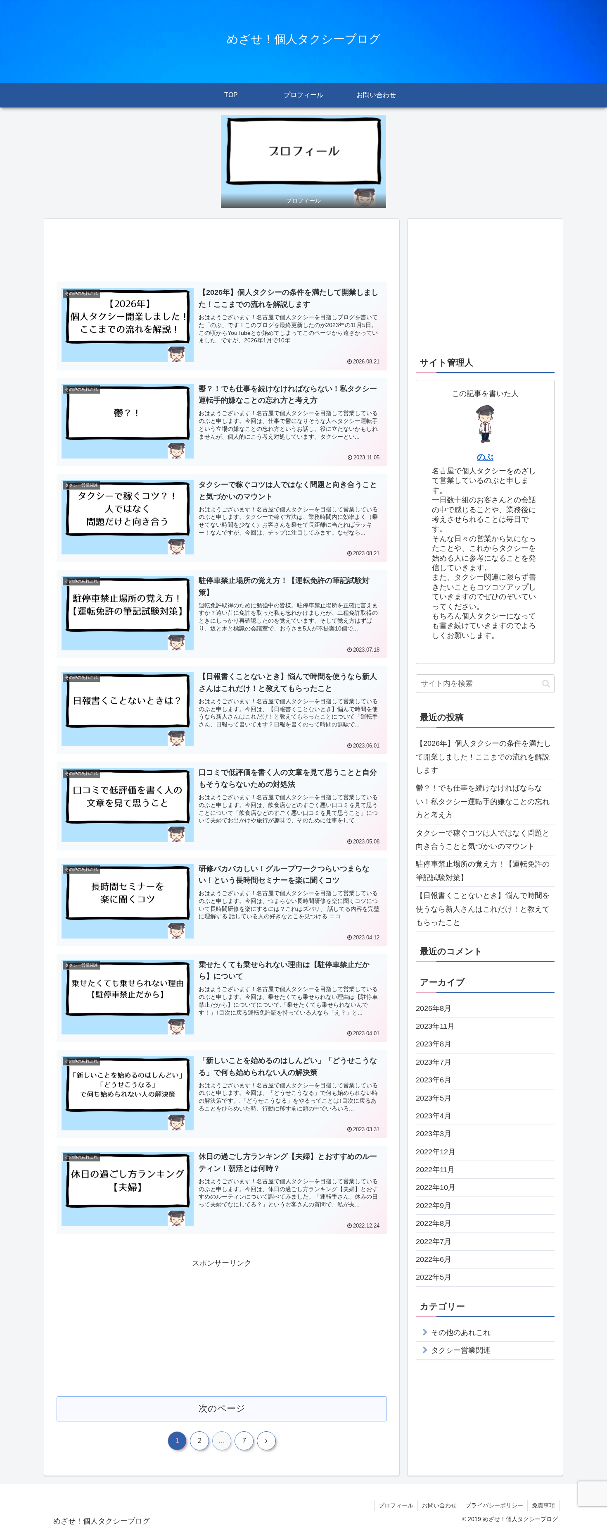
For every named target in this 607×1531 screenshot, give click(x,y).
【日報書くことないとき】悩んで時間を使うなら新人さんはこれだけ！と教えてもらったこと (483, 909)
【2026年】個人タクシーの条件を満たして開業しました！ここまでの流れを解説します (483, 756)
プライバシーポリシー (494, 1505)
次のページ (222, 1408)
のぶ (485, 456)
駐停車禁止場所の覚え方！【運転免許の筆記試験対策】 (483, 870)
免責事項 (543, 1505)
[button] (546, 683)
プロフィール (396, 1505)
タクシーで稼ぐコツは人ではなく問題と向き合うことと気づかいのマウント (483, 839)
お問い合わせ (439, 1505)
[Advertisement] (222, 252)
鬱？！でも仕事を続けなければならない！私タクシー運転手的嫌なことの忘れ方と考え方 (483, 801)
